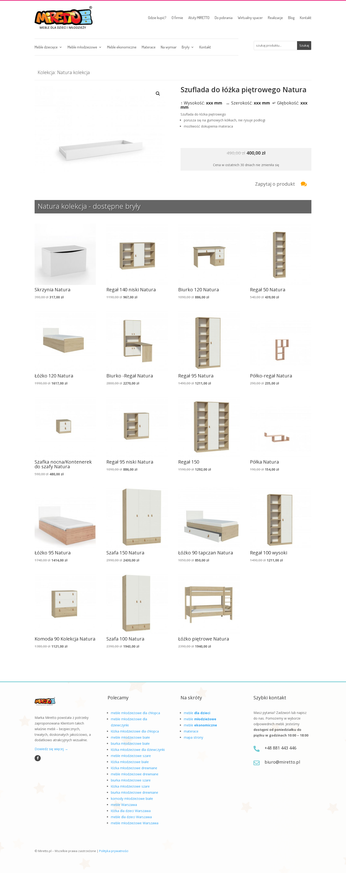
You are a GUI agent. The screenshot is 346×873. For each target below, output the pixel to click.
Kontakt (305, 17)
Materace (149, 47)
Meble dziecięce (46, 47)
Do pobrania (224, 17)
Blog (291, 17)
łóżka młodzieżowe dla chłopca (135, 731)
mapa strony (193, 737)
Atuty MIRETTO (198, 17)
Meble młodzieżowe (82, 47)
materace (191, 731)
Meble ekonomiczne (122, 47)
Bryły (185, 47)
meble (197, 713)
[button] (158, 93)
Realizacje (275, 17)
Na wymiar (169, 47)
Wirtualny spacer (250, 17)
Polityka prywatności (113, 851)
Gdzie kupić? (157, 17)
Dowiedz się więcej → (51, 749)
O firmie (177, 17)
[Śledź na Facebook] (38, 758)
